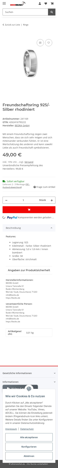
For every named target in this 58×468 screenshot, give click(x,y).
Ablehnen (29, 456)
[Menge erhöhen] (51, 200)
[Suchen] (51, 12)
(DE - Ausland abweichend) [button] (16, 186)
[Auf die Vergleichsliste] (40, 42)
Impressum (11, 429)
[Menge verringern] (6, 200)
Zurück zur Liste (12, 24)
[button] (40, 3)
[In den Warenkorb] (5, 35)
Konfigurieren (29, 446)
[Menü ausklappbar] (4, 2)
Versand (28, 161)
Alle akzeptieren (29, 437)
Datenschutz (27, 429)
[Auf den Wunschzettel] (48, 42)
